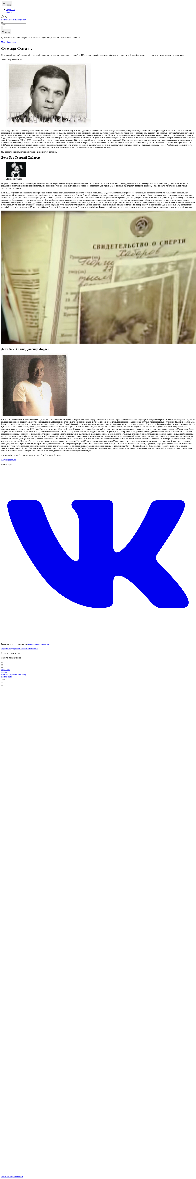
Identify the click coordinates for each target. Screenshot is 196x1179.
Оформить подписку (16, 20)
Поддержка (13, 649)
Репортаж (11, 42)
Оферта (4, 649)
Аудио (9, 12)
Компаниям (24, 649)
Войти (4, 20)
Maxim (4, 42)
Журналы (10, 9)
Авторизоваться (8, 460)
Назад (8, 5)
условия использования (38, 644)
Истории (34, 649)
